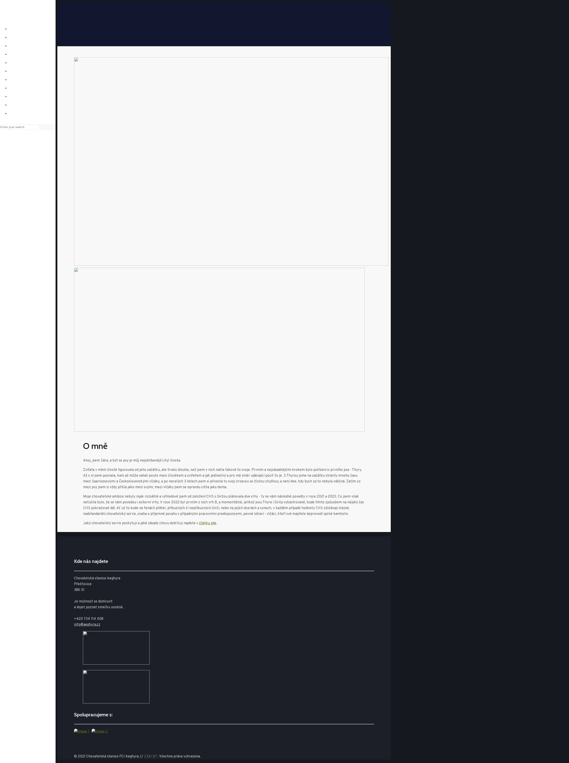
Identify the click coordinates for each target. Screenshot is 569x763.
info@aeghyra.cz (87, 624)
